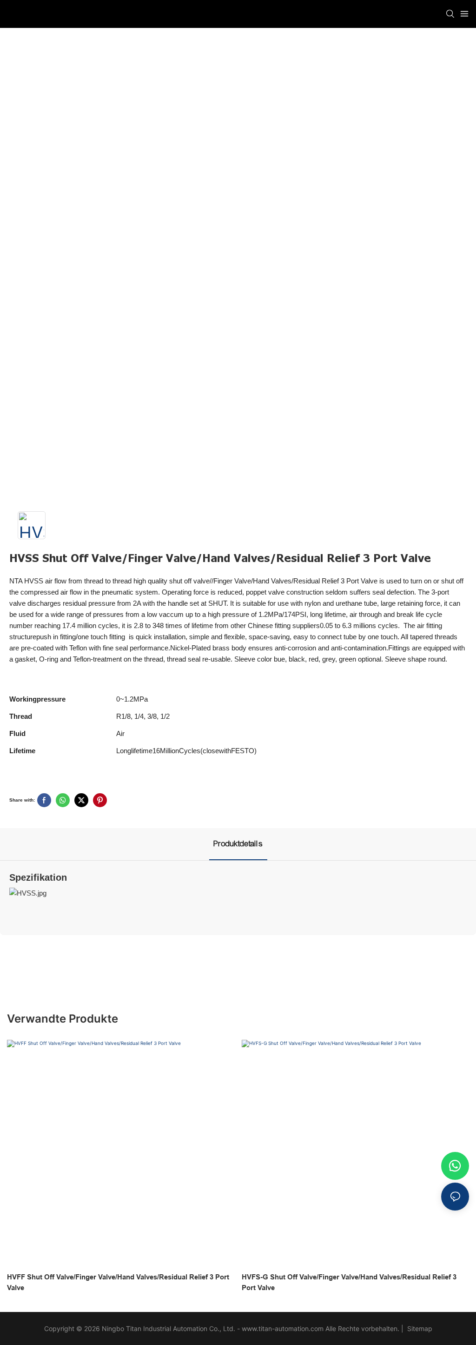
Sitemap (418, 1328)
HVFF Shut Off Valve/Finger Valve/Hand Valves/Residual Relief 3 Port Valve (118, 1282)
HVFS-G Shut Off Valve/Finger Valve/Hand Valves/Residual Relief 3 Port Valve (349, 1282)
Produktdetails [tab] (238, 844)
